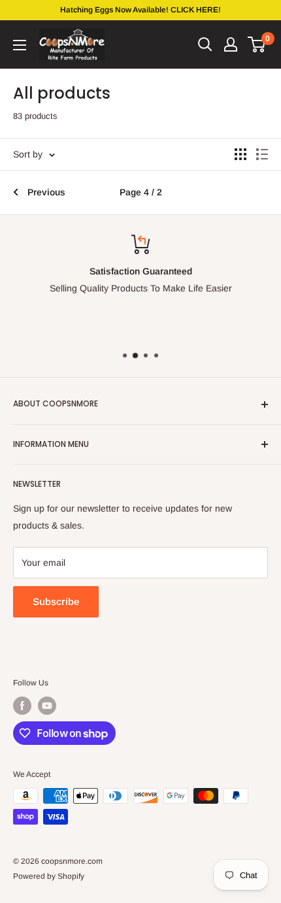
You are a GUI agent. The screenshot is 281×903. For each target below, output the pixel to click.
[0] (257, 44)
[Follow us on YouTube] (47, 706)
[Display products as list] (262, 154)
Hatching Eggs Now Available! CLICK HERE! (140, 9)
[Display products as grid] (240, 154)
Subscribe (56, 601)
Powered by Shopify (48, 876)
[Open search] (205, 44)
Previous (46, 192)
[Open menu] (19, 45)
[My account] (230, 44)
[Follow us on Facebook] (22, 706)
